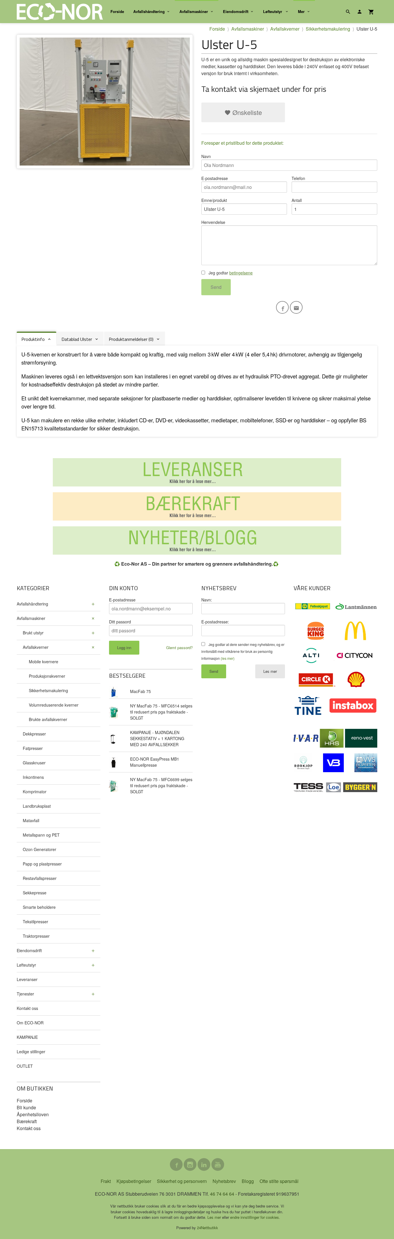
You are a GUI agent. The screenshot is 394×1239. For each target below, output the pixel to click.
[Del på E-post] (296, 307)
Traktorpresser (36, 936)
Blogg (248, 1181)
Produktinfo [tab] (33, 339)
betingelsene (241, 273)
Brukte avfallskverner (48, 719)
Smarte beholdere (39, 907)
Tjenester (25, 994)
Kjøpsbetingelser (134, 1181)
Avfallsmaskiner (193, 11)
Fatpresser (33, 748)
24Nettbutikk (207, 1227)
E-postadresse (214, 178)
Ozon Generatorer (39, 849)
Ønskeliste (246, 112)
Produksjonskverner (47, 676)
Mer (301, 11)
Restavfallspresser (40, 878)
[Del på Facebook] (282, 307)
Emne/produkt (214, 200)
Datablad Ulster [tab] (76, 339)
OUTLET (25, 1066)
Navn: (206, 600)
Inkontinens (33, 777)
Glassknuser (34, 763)
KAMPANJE (27, 1037)
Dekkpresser (34, 734)
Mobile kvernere (43, 661)
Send (216, 287)
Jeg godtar (230, 273)
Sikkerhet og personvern (182, 1181)
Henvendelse (213, 222)
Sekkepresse (34, 893)
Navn (206, 156)
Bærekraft (27, 1121)
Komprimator (34, 791)
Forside (117, 11)
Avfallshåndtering (149, 11)
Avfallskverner (35, 647)
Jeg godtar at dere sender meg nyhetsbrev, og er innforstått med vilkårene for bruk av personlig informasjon (242, 651)
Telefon (298, 178)
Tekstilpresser (35, 921)
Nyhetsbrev (224, 1181)
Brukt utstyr (33, 633)
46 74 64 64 (222, 1193)
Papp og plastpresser (42, 864)
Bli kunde (26, 1107)
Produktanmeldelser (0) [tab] (131, 339)
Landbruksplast (37, 806)
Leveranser (27, 979)
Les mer (270, 671)
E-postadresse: (215, 622)
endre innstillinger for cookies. (255, 1217)
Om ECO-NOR (30, 1023)
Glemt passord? (179, 647)
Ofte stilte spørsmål (279, 1181)
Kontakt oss (27, 1008)
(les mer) (227, 658)
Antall (297, 200)
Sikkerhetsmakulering (48, 690)
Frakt (106, 1181)
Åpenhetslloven (33, 1114)
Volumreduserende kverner (53, 705)
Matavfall (31, 820)
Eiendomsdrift (235, 11)
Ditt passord (120, 622)
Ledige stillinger (31, 1051)
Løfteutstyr (273, 11)
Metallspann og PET (41, 835)
